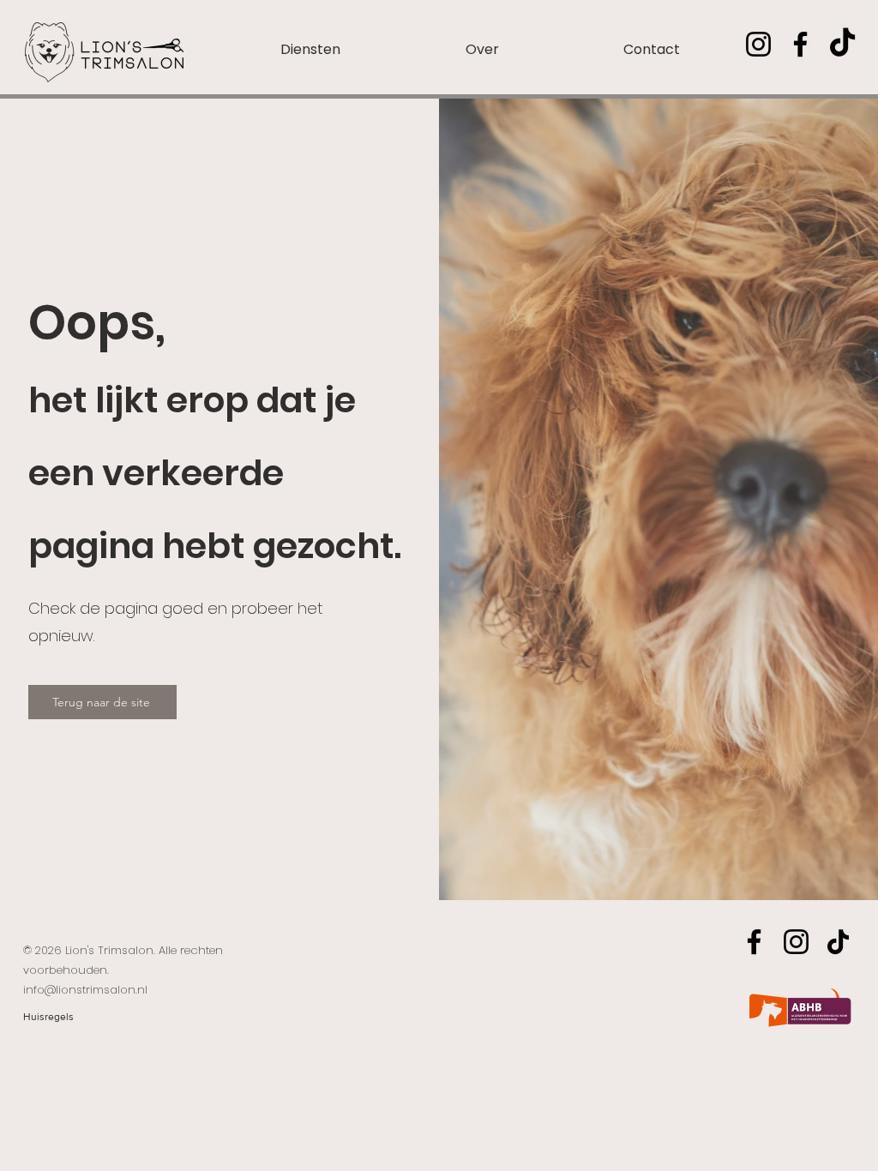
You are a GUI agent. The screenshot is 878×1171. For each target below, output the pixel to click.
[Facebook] (800, 44)
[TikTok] (842, 44)
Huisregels (48, 1017)
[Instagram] (758, 44)
